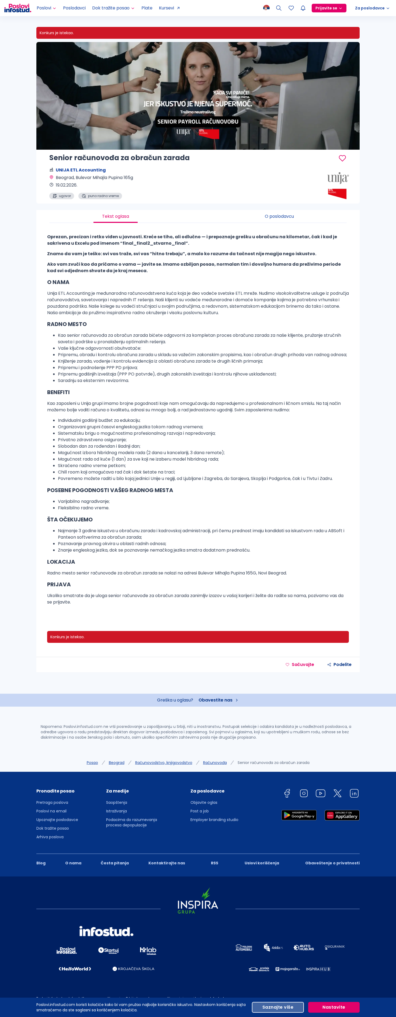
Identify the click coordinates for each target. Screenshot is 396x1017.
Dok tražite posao (52, 828)
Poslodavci (74, 8)
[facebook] (287, 794)
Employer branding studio (214, 819)
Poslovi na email (51, 811)
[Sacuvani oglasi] (291, 8)
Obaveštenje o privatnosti (332, 863)
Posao (92, 762)
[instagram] (303, 794)
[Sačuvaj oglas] (342, 158)
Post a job (199, 811)
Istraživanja (116, 811)
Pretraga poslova (52, 802)
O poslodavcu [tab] (279, 216)
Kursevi (166, 8)
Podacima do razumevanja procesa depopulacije (131, 822)
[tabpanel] (198, 421)
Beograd (116, 762)
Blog (41, 863)
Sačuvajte (303, 664)
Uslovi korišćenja (262, 863)
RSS (214, 863)
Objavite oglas (203, 802)
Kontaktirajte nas (166, 863)
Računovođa (215, 762)
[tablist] (198, 216)
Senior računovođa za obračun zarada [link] (274, 762)
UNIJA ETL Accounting (81, 170)
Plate (146, 8)
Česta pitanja (115, 863)
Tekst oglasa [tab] (115, 216)
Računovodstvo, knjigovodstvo (163, 762)
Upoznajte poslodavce (57, 819)
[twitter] (337, 794)
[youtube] (320, 794)
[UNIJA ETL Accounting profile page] (333, 185)
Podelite (343, 664)
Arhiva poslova (50, 837)
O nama (73, 863)
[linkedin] (354, 794)
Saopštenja (116, 802)
